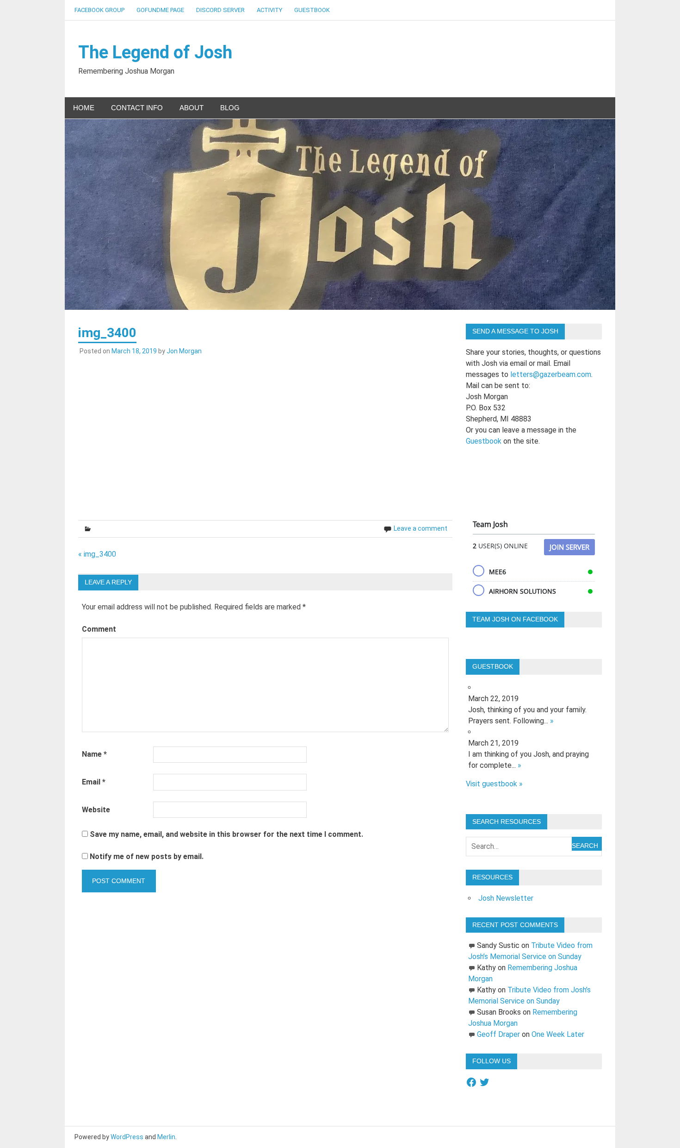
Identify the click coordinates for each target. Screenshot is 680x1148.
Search (585, 845)
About (191, 108)
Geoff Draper (498, 1034)
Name (94, 754)
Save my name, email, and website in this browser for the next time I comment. (226, 834)
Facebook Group (99, 9)
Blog (230, 108)
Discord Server (220, 9)
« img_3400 (97, 554)
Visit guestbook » (494, 783)
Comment (99, 629)
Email (93, 782)
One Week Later (558, 1034)
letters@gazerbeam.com (550, 374)
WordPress (127, 1137)
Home (83, 108)
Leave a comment (420, 528)
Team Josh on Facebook (515, 619)
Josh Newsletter (505, 898)
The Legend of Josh (155, 52)
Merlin (166, 1137)
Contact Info (137, 108)
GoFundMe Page (160, 9)
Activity (269, 9)
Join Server (569, 547)
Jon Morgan (184, 351)
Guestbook (312, 9)
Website (96, 809)
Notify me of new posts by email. (147, 856)
